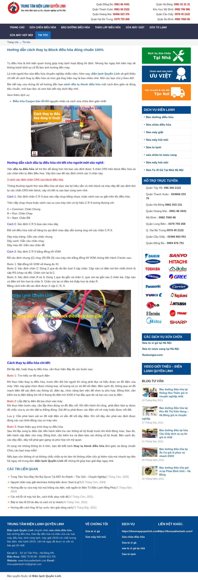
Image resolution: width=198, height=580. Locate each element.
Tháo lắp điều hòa (108, 27)
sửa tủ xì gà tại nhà (133, 548)
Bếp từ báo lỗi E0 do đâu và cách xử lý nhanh (49, 502)
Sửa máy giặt (135, 27)
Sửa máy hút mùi (21, 35)
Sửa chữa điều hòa (42, 27)
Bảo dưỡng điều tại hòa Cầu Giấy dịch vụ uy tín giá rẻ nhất (173, 434)
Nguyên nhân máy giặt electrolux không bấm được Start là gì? (58, 482)
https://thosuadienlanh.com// (175, 531)
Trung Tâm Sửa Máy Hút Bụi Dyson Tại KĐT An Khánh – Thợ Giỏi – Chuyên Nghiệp (70, 476)
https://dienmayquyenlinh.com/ (140, 531)
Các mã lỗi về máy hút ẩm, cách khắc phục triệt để (52, 496)
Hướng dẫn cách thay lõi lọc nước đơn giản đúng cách (53, 507)
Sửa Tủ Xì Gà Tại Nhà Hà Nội (164, 170)
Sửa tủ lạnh (158, 27)
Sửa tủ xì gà (92, 531)
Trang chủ (17, 27)
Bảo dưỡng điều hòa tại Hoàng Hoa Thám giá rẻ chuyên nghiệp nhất (173, 393)
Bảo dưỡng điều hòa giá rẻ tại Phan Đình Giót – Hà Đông (174, 471)
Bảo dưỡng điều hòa (75, 27)
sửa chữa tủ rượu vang (161, 154)
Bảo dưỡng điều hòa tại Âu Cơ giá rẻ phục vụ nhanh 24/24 (173, 453)
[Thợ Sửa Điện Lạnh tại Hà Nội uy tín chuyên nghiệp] (36, 7)
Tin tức (43, 35)
